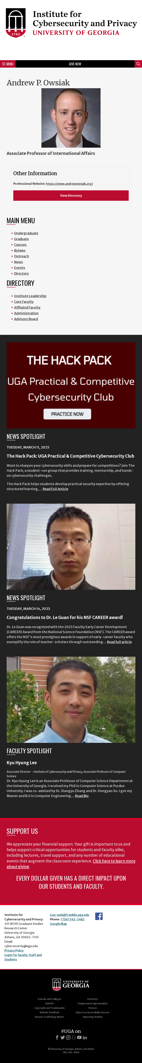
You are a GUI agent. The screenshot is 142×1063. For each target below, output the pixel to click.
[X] (62, 1037)
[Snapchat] (74, 1037)
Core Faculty (24, 302)
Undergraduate (26, 233)
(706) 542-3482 (72, 919)
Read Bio (82, 796)
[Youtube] (79, 1037)
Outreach (21, 256)
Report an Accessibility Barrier (93, 1012)
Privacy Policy (14, 950)
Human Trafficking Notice (49, 1016)
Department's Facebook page (99, 916)
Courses (20, 245)
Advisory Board (26, 319)
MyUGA (49, 1003)
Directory (21, 273)
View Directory (71, 195)
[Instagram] (68, 1037)
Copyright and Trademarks (49, 1008)
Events (19, 268)
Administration (26, 313)
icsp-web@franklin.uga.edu (69, 915)
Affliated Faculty (27, 307)
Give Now (75, 63)
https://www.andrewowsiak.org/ (69, 184)
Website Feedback (49, 1012)
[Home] (71, 29)
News (18, 262)
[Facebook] (57, 1037)
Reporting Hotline (93, 1016)
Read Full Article (55, 489)
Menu (9, 63)
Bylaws (20, 250)
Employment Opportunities (93, 1003)
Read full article (119, 642)
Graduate (21, 239)
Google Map (58, 924)
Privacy (92, 1008)
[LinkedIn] (85, 1037)
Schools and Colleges (49, 999)
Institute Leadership (30, 296)
